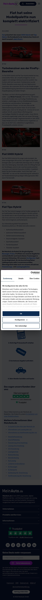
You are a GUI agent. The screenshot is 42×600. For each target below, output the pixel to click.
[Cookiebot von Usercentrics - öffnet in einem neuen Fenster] (31, 272)
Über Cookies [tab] (34, 278)
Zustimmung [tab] (7, 278)
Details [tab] (21, 278)
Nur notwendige (21, 326)
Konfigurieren (20, 320)
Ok (21, 314)
